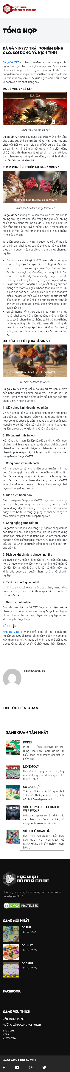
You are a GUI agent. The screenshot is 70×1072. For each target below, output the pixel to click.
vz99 (6, 1034)
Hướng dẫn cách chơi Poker (22, 1024)
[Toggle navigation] (62, 9)
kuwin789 (9, 1038)
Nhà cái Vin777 (12, 631)
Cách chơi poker (14, 1019)
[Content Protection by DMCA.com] (21, 905)
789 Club (9, 1030)
